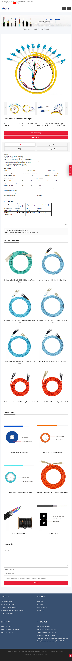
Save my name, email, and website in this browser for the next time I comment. (26, 578)
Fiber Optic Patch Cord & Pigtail (10, 629)
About (3, 3)
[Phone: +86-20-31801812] (70, 167)
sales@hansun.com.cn (27, 1)
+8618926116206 (9, 1)
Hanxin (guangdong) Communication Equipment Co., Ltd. (35, 651)
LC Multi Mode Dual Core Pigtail (18, 230)
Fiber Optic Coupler (7, 632)
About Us (40, 601)
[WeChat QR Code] (70, 174)
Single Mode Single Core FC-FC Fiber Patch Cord (23, 232)
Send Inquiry (37, 133)
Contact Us (40, 610)
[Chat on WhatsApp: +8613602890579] (70, 170)
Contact (8, 3)
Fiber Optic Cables (6, 626)
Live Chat (37, 137)
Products (40, 604)
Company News (42, 607)
